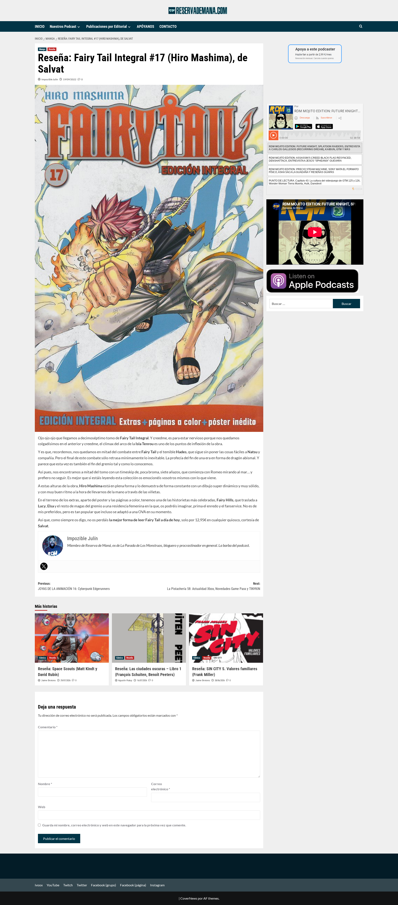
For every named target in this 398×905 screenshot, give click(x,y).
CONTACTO (168, 26)
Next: (213, 586)
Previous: (74, 586)
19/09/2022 (69, 79)
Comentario (47, 727)
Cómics (42, 658)
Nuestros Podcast (63, 26)
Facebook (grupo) (103, 885)
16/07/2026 (142, 680)
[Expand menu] (78, 27)
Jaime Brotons (48, 680)
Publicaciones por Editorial (106, 26)
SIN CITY (218, 658)
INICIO (40, 26)
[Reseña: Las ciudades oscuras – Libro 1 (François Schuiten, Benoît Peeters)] (149, 638)
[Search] (360, 26)
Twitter (82, 885)
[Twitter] (44, 566)
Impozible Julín (49, 79)
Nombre (45, 784)
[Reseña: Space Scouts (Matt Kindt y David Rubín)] (72, 638)
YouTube (53, 885)
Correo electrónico (160, 786)
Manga (42, 49)
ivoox (39, 885)
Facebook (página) (133, 885)
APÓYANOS (145, 26)
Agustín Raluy (125, 680)
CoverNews (188, 898)
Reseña (52, 49)
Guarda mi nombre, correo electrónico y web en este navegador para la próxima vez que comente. (114, 825)
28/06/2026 (220, 680)
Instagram (157, 885)
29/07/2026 (65, 680)
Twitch (68, 885)
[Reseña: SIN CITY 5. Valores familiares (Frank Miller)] (226, 638)
